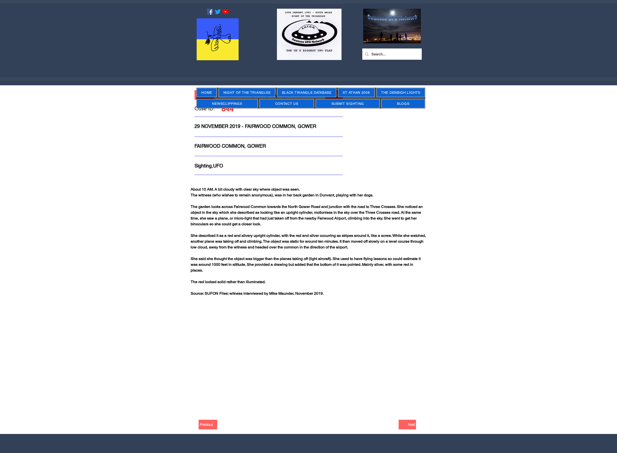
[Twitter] (218, 12)
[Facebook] (210, 12)
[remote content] (308, 357)
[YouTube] (225, 12)
